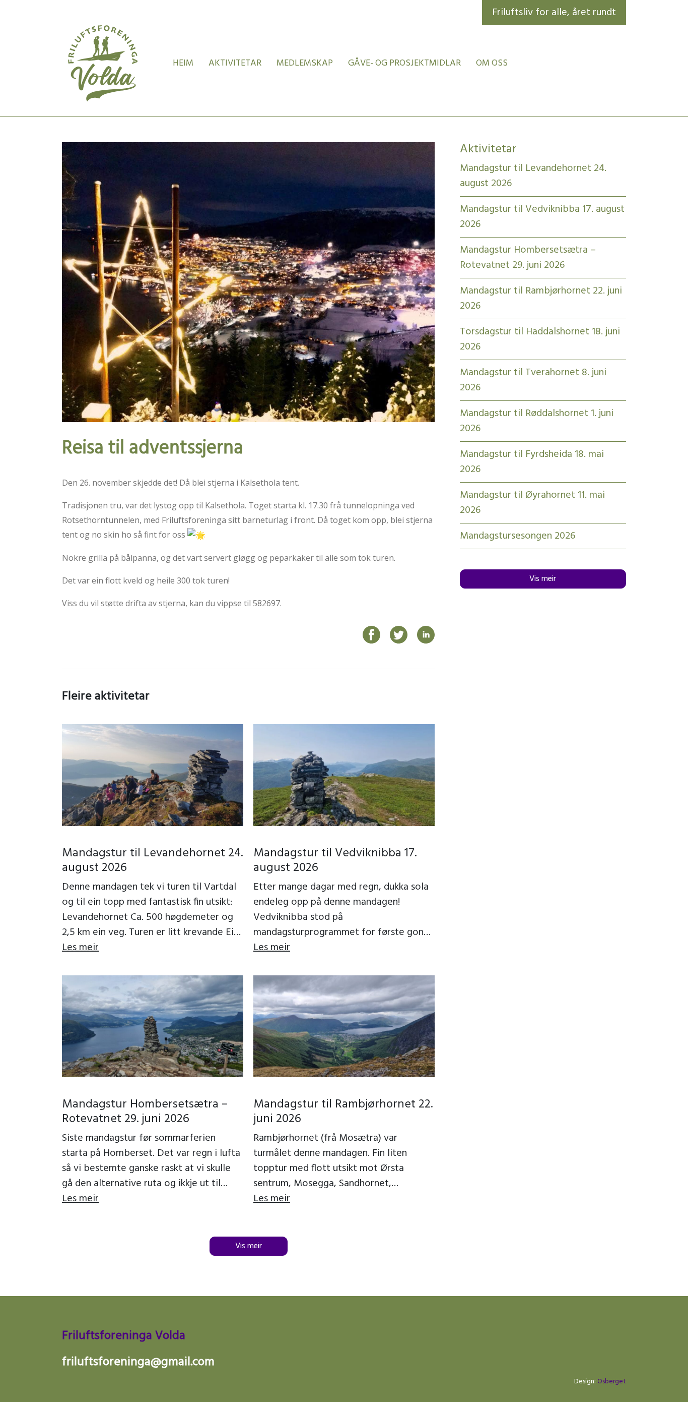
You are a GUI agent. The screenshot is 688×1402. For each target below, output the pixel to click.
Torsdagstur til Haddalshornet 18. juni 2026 (540, 339)
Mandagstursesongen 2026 (517, 536)
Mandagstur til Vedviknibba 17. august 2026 (335, 861)
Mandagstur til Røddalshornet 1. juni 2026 (536, 421)
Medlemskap (305, 63)
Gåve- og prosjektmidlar (404, 63)
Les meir (80, 948)
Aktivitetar (235, 63)
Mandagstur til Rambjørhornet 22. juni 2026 (343, 1112)
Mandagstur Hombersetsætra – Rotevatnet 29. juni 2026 (145, 1112)
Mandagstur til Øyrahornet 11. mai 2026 (532, 502)
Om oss (492, 63)
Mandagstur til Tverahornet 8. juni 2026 (533, 380)
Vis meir (248, 1246)
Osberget (611, 1381)
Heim (183, 63)
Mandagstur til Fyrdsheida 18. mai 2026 (532, 462)
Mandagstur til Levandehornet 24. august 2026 (152, 861)
